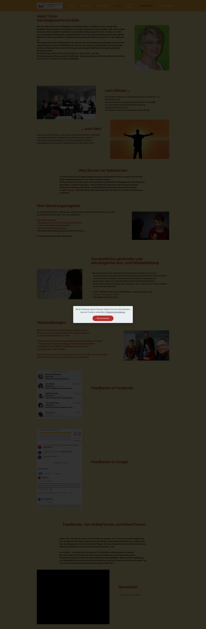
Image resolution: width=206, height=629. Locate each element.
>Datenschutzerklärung (115, 312)
